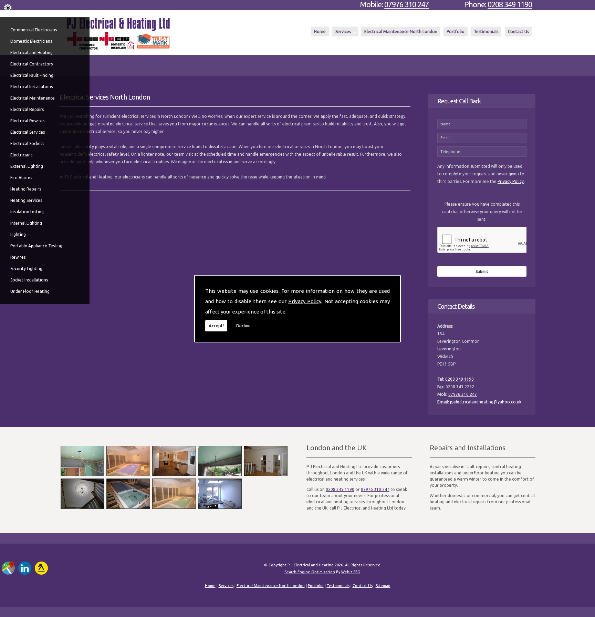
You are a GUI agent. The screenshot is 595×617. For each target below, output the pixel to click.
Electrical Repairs (27, 109)
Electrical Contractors (31, 64)
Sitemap (383, 586)
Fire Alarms (21, 177)
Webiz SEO (351, 572)
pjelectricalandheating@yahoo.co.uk (485, 402)
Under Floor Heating (30, 291)
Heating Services (26, 200)
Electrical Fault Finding (31, 75)
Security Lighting (26, 268)
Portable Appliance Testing (36, 246)
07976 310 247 (406, 4)
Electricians (21, 155)
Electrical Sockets (27, 143)
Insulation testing (27, 211)
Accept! (216, 325)
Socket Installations (29, 280)
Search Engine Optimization (309, 572)
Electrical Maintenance (32, 98)
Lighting (18, 234)
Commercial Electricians (33, 30)
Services (343, 31)
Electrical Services (27, 132)
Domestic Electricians (31, 41)
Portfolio (455, 31)
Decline (243, 325)
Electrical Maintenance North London (400, 31)
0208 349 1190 (510, 4)
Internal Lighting (26, 223)
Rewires (17, 257)
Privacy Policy (304, 301)
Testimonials (486, 31)
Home (320, 31)
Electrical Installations (31, 86)
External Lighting (26, 166)
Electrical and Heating (31, 52)
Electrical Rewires (27, 121)
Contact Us (518, 31)
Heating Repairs (25, 189)
